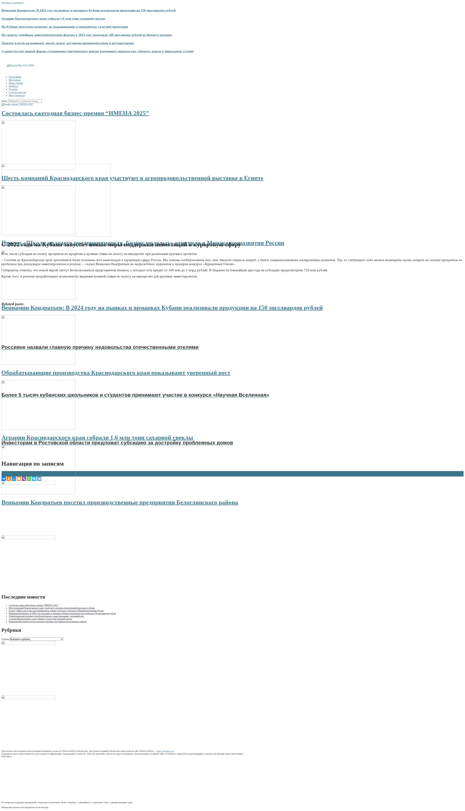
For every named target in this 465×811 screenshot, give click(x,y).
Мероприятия (17, 95)
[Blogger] (19, 479)
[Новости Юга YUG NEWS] (20, 65)
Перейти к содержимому (12, 2)
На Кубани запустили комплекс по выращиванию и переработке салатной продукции (64, 27)
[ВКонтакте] (3, 479)
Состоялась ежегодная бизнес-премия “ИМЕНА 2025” (75, 113)
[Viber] (24, 479)
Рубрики (5, 639)
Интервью (15, 79)
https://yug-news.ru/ (165, 751)
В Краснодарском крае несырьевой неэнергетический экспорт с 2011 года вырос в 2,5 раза (43, 472)
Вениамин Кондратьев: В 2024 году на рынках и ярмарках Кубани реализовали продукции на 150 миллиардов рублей (88, 10)
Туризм (13, 89)
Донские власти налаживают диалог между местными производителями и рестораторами (67, 43)
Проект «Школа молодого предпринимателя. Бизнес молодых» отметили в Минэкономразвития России (56, 610)
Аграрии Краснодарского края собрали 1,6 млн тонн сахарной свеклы (53, 18)
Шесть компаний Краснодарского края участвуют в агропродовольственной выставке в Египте (132, 178)
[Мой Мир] (14, 479)
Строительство (18, 92)
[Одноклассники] (9, 479)
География (15, 76)
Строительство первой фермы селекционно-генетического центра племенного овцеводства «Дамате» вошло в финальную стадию (97, 51)
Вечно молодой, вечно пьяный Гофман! (20, 475)
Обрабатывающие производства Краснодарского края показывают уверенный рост (115, 372)
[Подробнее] (17, 104)
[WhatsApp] (29, 479)
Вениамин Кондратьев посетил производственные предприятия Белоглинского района (119, 502)
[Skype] (34, 479)
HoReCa (13, 86)
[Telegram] (39, 479)
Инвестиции (16, 83)
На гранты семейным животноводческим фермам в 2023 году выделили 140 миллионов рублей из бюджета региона (86, 35)
